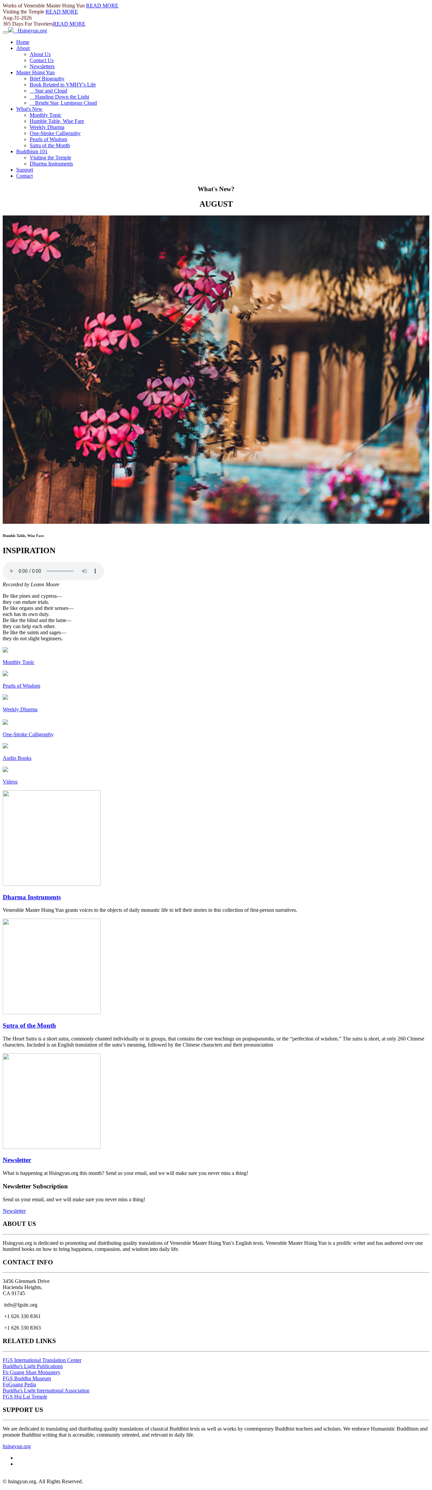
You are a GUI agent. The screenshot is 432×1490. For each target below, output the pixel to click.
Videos (10, 782)
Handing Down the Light (59, 97)
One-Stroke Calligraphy (55, 133)
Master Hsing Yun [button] (35, 72)
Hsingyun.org (30, 30)
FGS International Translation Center (42, 1360)
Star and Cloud (48, 91)
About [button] (23, 48)
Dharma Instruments (51, 163)
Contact (24, 176)
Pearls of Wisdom (48, 139)
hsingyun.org (17, 1446)
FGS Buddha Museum (27, 1378)
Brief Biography (47, 78)
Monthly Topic (45, 115)
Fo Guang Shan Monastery (31, 1372)
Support (24, 170)
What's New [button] (29, 109)
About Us (40, 54)
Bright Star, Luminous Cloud (63, 103)
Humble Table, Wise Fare (57, 121)
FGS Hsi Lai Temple (25, 1396)
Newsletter (17, 1159)
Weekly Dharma (47, 127)
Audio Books (17, 758)
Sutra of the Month (50, 145)
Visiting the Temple (50, 157)
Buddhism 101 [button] (32, 151)
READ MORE (102, 5)
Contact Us (42, 60)
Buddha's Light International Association (46, 1390)
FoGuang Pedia (19, 1384)
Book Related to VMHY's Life (63, 84)
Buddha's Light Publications (33, 1366)
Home (22, 42)
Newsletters (42, 66)
